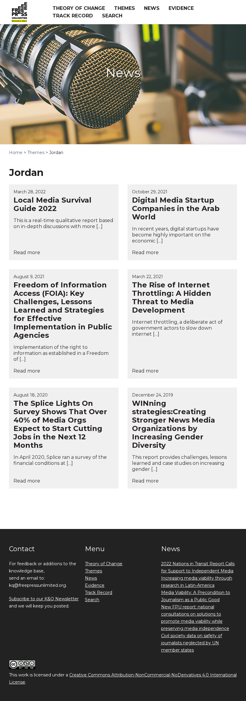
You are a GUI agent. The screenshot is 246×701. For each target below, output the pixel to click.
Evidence (181, 8)
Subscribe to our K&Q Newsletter (44, 598)
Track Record (72, 16)
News (152, 8)
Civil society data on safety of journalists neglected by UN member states (191, 643)
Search (112, 16)
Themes (124, 8)
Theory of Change (78, 8)
